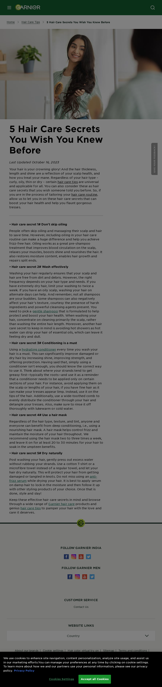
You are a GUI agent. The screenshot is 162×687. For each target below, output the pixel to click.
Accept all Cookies (94, 679)
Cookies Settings (61, 679)
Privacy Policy (24, 670)
